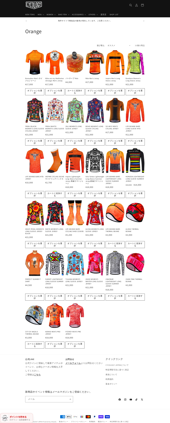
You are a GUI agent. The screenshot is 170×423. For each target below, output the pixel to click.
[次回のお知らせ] (144, 20)
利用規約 (109, 379)
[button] (40, 14)
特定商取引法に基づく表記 (117, 370)
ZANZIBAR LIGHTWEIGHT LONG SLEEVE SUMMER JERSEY (113, 282)
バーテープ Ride (71, 78)
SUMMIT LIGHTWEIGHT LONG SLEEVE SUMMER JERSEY (54, 281)
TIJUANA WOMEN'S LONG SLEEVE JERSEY (74, 280)
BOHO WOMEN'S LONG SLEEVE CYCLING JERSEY (94, 128)
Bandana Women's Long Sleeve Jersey (133, 79)
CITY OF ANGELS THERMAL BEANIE (32, 333)
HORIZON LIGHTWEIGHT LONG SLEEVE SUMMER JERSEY (135, 179)
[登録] (70, 399)
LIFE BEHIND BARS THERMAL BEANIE (113, 230)
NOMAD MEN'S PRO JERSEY (52, 333)
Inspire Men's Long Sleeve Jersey (113, 79)
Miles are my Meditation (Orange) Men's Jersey (54, 79)
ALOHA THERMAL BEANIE (132, 230)
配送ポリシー (102, 421)
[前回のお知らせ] (26, 20)
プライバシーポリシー (78, 421)
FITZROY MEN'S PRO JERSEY (73, 333)
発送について (111, 374)
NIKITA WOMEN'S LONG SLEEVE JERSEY (54, 230)
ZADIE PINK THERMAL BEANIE (134, 280)
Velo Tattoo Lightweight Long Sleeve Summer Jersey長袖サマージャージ (95, 180)
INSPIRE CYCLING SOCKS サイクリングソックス (54, 178)
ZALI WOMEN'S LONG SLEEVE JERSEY (73, 127)
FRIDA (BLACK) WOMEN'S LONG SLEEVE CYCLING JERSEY (34, 128)
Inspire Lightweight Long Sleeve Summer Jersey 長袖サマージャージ (74, 180)
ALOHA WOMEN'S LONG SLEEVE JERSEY (95, 230)
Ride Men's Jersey (92, 78)
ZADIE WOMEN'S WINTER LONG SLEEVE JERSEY (94, 281)
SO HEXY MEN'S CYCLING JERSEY (112, 127)
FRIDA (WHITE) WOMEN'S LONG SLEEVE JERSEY (54, 128)
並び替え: (101, 45)
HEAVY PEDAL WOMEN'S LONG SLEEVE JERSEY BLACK (34, 231)
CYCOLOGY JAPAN (36, 422)
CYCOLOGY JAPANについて (117, 365)
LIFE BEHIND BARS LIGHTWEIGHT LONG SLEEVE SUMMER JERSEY (113, 180)
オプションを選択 (34, 91)
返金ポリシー (111, 384)
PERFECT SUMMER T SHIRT (33, 280)
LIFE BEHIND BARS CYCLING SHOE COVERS (74, 230)
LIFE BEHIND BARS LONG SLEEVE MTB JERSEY (133, 128)
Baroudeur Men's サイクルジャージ (33, 79)
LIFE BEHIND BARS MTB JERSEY (34, 178)
